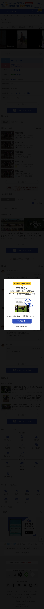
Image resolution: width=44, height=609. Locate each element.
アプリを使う (22, 321)
